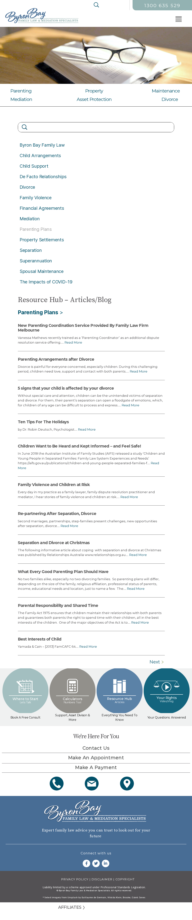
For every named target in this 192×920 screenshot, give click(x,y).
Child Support (34, 166)
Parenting (21, 91)
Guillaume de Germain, (94, 897)
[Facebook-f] (86, 863)
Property (94, 91)
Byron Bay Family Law (42, 145)
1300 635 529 (162, 5)
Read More (73, 342)
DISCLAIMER (102, 879)
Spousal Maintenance (42, 271)
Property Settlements (42, 239)
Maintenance (166, 91)
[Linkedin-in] (105, 863)
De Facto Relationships (43, 176)
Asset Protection (94, 99)
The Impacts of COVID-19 (46, 282)
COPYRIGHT (125, 879)
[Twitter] (96, 863)
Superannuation (36, 261)
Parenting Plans (38, 312)
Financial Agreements (42, 208)
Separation (31, 250)
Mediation (21, 99)
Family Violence (36, 197)
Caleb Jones (138, 897)
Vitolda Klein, (114, 897)
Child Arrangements (40, 155)
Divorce (169, 99)
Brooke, (127, 897)
